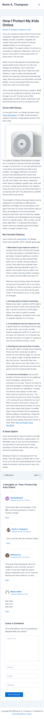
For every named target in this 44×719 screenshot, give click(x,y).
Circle (24, 239)
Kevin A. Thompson (15, 4)
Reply (7, 518)
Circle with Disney (10, 115)
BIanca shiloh (16, 592)
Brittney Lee (16, 555)
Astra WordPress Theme (22, 714)
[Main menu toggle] (39, 4)
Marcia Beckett (17, 498)
